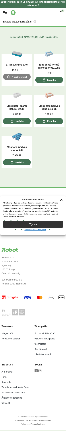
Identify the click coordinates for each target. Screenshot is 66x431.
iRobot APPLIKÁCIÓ (45, 333)
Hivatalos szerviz (43, 354)
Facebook (36, 371)
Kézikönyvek (41, 349)
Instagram (39, 371)
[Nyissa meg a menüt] (5, 12)
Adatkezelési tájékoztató (14, 392)
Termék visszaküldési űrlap (15, 387)
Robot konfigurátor (11, 338)
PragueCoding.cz (38, 424)
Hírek (4, 377)
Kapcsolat (7, 382)
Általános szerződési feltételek (12, 400)
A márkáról (7, 371)
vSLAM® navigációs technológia (45, 341)
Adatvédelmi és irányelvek (35, 230)
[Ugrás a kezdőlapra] (25, 12)
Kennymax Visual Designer (39, 420)
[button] (61, 199)
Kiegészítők (7, 333)
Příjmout (33, 224)
